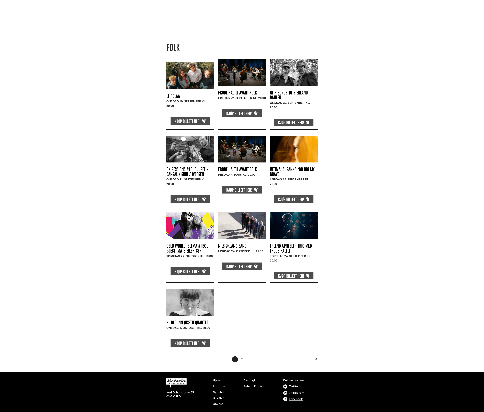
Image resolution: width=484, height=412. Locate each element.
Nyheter (218, 392)
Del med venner (294, 380)
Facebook (296, 399)
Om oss (218, 404)
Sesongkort (252, 380)
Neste (315, 359)
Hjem (216, 380)
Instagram (296, 392)
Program (219, 386)
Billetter (218, 398)
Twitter (294, 386)
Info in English (254, 386)
